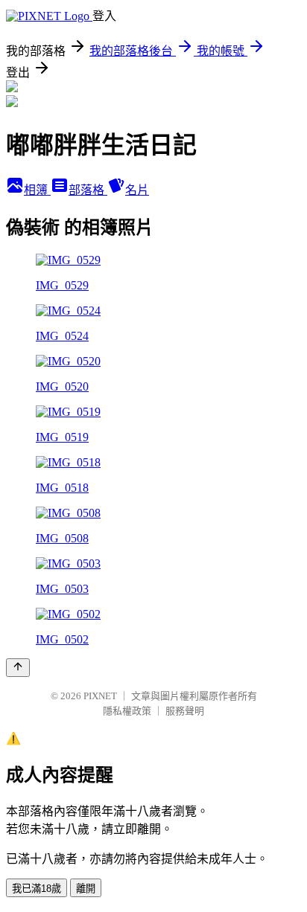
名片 (137, 190)
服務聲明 (184, 710)
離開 (85, 888)
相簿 (37, 190)
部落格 (88, 190)
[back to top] (18, 667)
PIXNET (100, 695)
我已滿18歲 (36, 888)
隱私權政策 (127, 710)
